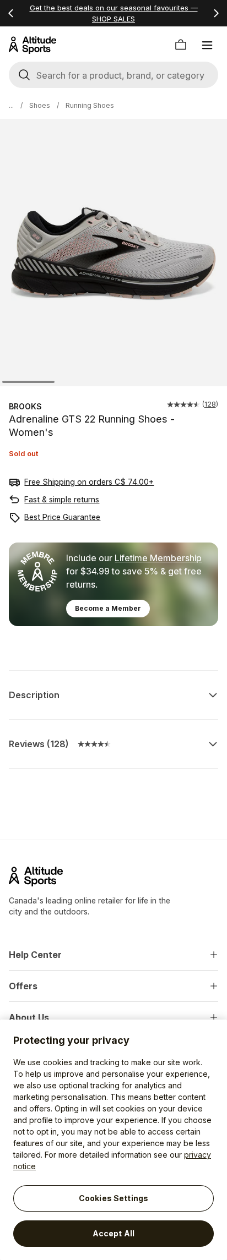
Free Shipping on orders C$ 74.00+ (89, 481)
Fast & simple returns (61, 499)
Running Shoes (90, 105)
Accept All (113, 1233)
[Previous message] (11, 13)
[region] (113, 1140)
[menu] (207, 45)
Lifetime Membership (158, 557)
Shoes (39, 105)
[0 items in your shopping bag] (181, 45)
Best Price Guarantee (62, 517)
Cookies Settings (113, 1198)
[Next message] (216, 13)
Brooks (25, 406)
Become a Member (108, 608)
